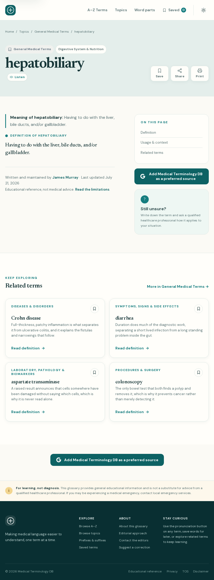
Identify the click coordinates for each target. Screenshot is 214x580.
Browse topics (89, 533)
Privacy (172, 571)
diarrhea (124, 318)
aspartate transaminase (35, 382)
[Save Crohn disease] (94, 308)
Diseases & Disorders (32, 306)
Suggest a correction (134, 547)
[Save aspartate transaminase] (94, 372)
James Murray (65, 177)
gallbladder (17, 152)
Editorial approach (133, 533)
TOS (185, 571)
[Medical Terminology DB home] (10, 10)
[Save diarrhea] (198, 308)
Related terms (152, 152)
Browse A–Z (88, 526)
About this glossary (133, 526)
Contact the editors (133, 540)
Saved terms (88, 547)
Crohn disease (26, 318)
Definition (148, 132)
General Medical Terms (51, 32)
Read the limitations (92, 189)
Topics (121, 10)
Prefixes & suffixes (92, 540)
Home (9, 32)
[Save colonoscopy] (198, 372)
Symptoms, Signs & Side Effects (147, 306)
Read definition (28, 348)
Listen (20, 77)
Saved (176, 10)
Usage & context (154, 142)
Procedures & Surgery (138, 370)
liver (54, 145)
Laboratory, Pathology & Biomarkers (38, 372)
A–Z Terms (97, 10)
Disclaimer (201, 571)
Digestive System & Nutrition (81, 49)
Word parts (144, 10)
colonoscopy (128, 382)
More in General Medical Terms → (178, 286)
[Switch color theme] (203, 10)
